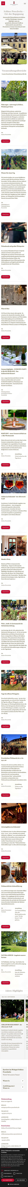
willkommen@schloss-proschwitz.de (11, 1134)
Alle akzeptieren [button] (7, 1180)
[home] (14, 3)
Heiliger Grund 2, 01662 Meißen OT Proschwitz (11, 1147)
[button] (25, 3)
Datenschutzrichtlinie (6, 1167)
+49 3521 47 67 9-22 (6, 1113)
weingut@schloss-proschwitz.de (10, 1107)
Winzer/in (6, 1081)
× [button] (26, 1149)
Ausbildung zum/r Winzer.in (9, 1087)
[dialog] (14, 1167)
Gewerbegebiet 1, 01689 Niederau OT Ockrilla (11, 1120)
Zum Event (5, 141)
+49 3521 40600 (5, 1140)
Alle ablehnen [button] (21, 1180)
